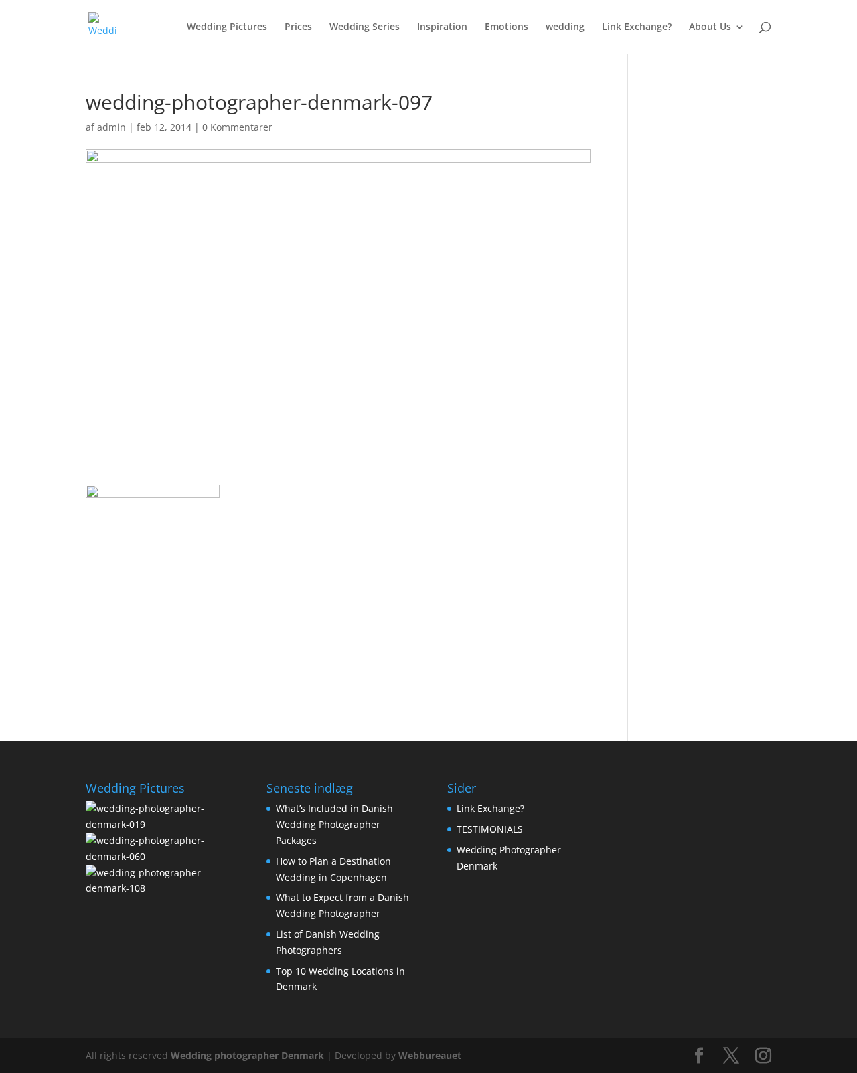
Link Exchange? (637, 27)
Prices (298, 27)
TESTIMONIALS (490, 829)
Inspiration (442, 27)
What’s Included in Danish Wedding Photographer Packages (334, 824)
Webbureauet (429, 1055)
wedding (565, 27)
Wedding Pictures (227, 27)
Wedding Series (364, 27)
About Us (710, 27)
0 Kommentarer (237, 126)
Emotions (506, 27)
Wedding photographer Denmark (247, 1055)
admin (111, 126)
